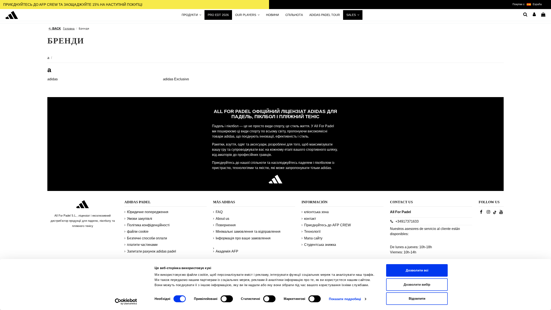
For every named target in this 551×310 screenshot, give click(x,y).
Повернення (226, 225)
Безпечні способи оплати (147, 238)
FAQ (219, 212)
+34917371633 (407, 221)
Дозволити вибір (417, 284)
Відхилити (417, 298)
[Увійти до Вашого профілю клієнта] (534, 14)
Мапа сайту (313, 238)
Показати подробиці (345, 299)
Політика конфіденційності (148, 225)
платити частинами (142, 244)
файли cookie (138, 231)
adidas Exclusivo (176, 79)
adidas (52, 79)
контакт (310, 218)
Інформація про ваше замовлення (243, 238)
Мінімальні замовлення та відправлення (248, 231)
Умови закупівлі (139, 218)
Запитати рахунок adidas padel (151, 251)
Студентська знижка (320, 244)
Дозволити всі (417, 270)
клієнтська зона (316, 212)
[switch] (227, 298)
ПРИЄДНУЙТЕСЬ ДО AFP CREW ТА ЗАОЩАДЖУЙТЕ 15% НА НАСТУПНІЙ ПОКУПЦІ (72, 4)
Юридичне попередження (147, 212)
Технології (312, 231)
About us (222, 218)
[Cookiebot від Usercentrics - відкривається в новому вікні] (126, 301)
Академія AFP (227, 251)
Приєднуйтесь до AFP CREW (327, 225)
